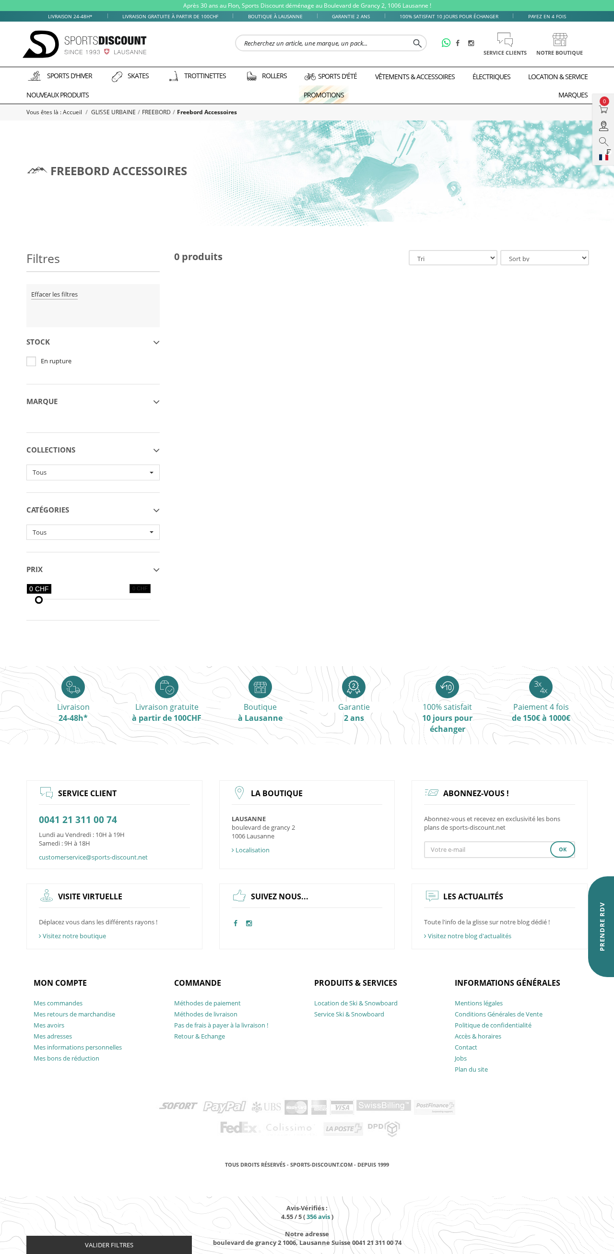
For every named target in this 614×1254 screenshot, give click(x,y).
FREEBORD (156, 112)
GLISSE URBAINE (113, 112)
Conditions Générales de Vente (499, 1014)
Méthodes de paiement (207, 1003)
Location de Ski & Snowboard (356, 1003)
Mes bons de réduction (66, 1058)
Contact (466, 1047)
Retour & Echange (199, 1036)
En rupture (56, 361)
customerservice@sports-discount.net (93, 857)
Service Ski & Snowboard (349, 1014)
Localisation (252, 850)
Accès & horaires (478, 1036)
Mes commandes (58, 1003)
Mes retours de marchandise (74, 1014)
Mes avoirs (49, 1025)
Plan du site (471, 1069)
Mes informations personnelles (78, 1047)
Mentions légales (479, 1003)
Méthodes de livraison (205, 1014)
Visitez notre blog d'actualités (468, 936)
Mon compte (60, 983)
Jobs (461, 1058)
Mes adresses (53, 1036)
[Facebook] (460, 43)
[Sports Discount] (85, 44)
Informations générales (507, 983)
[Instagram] (472, 43)
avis (318, 1216)
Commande (197, 983)
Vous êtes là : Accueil (54, 112)
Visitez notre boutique (73, 936)
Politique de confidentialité (493, 1025)
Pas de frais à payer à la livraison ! (221, 1025)
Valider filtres (109, 1245)
